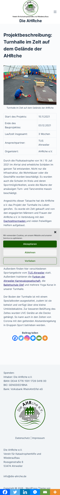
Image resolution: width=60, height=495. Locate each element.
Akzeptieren (30, 244)
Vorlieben (30, 260)
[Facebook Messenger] (33, 338)
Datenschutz (22, 437)
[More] (45, 338)
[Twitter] (21, 338)
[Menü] (55, 11)
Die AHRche (30, 20)
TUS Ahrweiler (36, 272)
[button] (55, 232)
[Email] (39, 338)
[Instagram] (27, 338)
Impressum (38, 437)
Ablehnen (30, 252)
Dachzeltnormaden (15, 221)
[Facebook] (15, 338)
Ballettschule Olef (14, 284)
